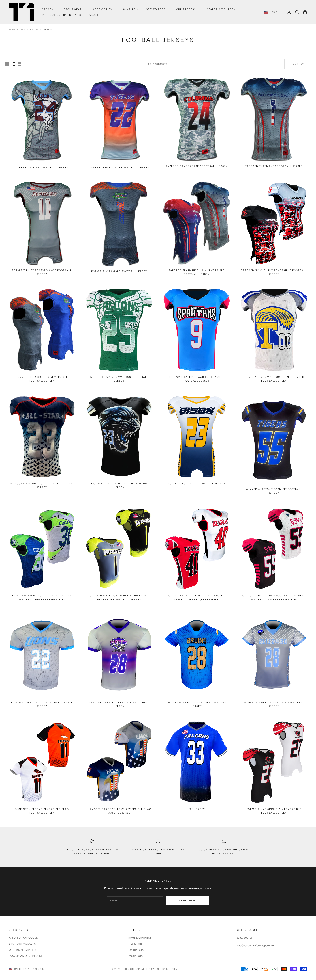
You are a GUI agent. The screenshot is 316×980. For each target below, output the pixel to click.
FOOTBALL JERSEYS (41, 29)
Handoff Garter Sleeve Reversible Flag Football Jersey (119, 811)
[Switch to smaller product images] (13, 64)
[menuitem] (49, 9)
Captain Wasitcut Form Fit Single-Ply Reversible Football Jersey (119, 597)
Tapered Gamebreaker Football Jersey (197, 166)
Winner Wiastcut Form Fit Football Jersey (274, 491)
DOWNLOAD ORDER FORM (25, 955)
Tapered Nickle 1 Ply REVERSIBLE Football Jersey (274, 272)
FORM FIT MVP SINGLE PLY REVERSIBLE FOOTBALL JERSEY (274, 811)
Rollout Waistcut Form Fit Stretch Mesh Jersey (42, 485)
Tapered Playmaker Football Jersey (274, 166)
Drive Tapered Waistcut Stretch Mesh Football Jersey (274, 378)
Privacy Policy (135, 943)
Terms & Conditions (139, 937)
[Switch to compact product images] (19, 64)
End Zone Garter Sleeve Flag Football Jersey (42, 704)
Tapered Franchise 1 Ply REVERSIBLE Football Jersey (197, 272)
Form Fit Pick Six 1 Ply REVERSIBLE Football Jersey (42, 378)
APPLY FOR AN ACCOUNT (24, 937)
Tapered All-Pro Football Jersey (42, 167)
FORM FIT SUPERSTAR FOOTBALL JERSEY (196, 483)
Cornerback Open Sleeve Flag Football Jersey (196, 704)
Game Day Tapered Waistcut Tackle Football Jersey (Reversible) (196, 597)
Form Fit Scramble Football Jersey (119, 271)
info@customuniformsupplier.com (256, 945)
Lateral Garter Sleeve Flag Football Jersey (119, 704)
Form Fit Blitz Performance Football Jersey (42, 272)
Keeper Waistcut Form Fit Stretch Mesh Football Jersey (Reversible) (42, 597)
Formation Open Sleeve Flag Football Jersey (274, 704)
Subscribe (187, 900)
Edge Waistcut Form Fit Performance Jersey (119, 485)
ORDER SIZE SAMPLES (23, 949)
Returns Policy (136, 949)
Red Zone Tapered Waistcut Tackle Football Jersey (196, 378)
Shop (22, 29)
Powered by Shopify (163, 969)
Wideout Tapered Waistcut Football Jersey (119, 378)
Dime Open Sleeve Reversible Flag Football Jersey (42, 811)
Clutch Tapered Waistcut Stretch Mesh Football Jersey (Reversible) (274, 597)
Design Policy (135, 955)
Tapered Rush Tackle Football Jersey (119, 167)
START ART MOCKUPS (22, 943)
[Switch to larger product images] (7, 64)
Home (12, 29)
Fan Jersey (196, 809)
